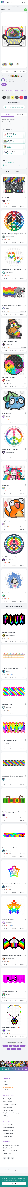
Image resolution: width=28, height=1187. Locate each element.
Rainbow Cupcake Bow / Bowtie (11, 955)
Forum (8, 2)
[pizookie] (3, 994)
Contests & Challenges (9, 1104)
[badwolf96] (3, 201)
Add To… (24, 71)
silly (25, 90)
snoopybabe (12, 6)
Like (7, 71)
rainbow (21, 90)
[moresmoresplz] (3, 236)
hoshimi (8, 1030)
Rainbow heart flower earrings (11, 269)
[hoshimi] (3, 1030)
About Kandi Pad (8, 1110)
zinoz (7, 595)
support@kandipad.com (12, 1145)
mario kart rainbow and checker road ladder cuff (12, 776)
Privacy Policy (7, 1153)
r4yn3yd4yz (9, 671)
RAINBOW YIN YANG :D (9, 377)
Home (3, 6)
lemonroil (8, 488)
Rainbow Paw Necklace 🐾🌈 (11, 1027)
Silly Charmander (7, 521)
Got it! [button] (14, 1183)
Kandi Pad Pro (9, 1087)
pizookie (8, 994)
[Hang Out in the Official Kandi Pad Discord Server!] (4, 1158)
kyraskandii (8, 380)
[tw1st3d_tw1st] (3, 815)
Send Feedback (7, 1148)
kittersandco (9, 344)
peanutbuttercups (10, 635)
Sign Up (5, 1084)
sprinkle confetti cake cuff (10, 668)
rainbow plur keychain (9, 632)
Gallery (7, 6)
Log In (23, 2)
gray (11, 90)
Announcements (8, 1102)
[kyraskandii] (3, 380)
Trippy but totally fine (10, 341)
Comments (20, 114)
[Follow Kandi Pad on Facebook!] (8, 1158)
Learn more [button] (22, 1180)
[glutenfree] (3, 707)
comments (23, 311)
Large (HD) (10, 141)
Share (15, 71)
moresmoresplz (10, 236)
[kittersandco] (3, 344)
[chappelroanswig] (3, 958)
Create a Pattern (8, 1133)
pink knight (5, 485)
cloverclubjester (10, 452)
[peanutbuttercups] (3, 635)
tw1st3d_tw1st (9, 815)
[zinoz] (3, 596)
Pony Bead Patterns (8, 1130)
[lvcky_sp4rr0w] (3, 272)
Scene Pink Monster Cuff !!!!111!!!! (12, 991)
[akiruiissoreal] (3, 922)
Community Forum (8, 1099)
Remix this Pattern (9, 162)
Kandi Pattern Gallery (9, 1125)
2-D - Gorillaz (6, 593)
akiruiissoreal (9, 922)
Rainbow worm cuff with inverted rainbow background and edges (12, 848)
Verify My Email (7, 1090)
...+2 (14, 92)
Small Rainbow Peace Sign (10, 557)
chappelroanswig (10, 958)
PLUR (14, 1069)
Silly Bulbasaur (6, 413)
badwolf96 (8, 200)
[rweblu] (3, 308)
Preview (11, 152)
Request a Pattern (8, 1136)
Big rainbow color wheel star (11, 884)
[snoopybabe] (3, 80)
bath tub (7, 90)
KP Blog (5, 1116)
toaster (13, 1049)
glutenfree (8, 707)
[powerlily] (3, 416)
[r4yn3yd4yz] (3, 671)
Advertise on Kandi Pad (10, 1151)
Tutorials (12, 2)
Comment (14, 206)
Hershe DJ (5, 198)
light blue (16, 90)
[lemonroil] (3, 488)
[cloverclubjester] (3, 452)
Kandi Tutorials (7, 1107)
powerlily (8, 416)
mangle (7, 743)
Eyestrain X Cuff (7, 704)
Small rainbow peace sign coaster (12, 234)
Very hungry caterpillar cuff (10, 812)
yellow (19, 1049)
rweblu (7, 308)
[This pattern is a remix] (2, 305)
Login (4, 1081)
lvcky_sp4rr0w (9, 272)
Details (8, 114)
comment (23, 347)
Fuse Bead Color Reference (11, 1113)
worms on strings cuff (10, 740)
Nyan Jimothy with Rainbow (12, 305)
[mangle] (3, 743)
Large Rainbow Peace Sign (10, 449)
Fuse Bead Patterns (8, 1127)
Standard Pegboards (13, 135)
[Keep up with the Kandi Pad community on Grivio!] (12, 1158)
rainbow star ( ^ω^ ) (8, 920)
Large (9, 146)
